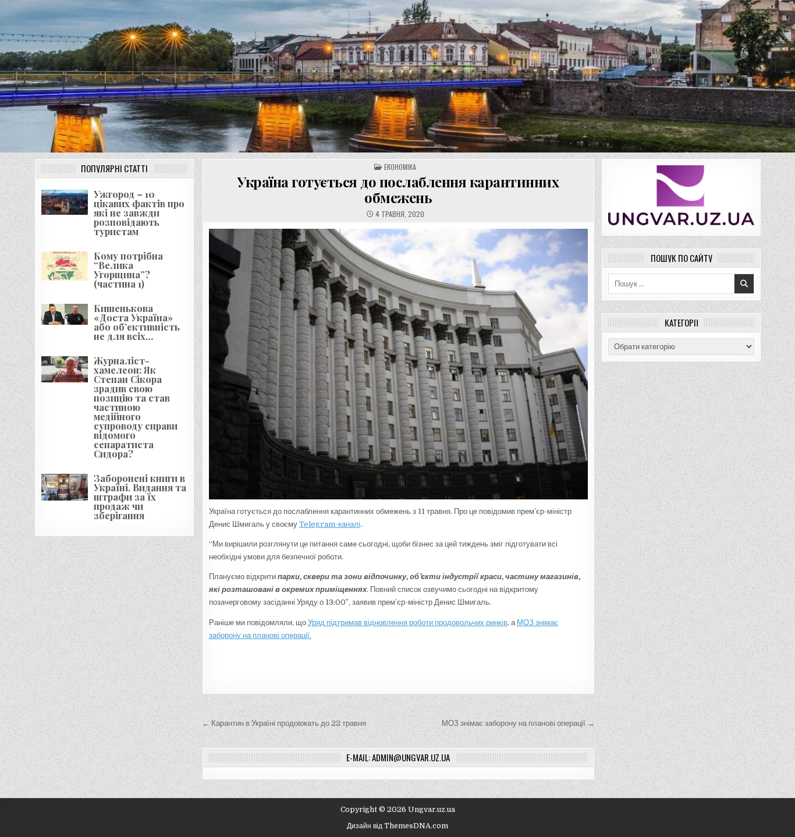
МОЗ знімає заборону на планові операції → (518, 723)
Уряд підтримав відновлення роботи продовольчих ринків (407, 622)
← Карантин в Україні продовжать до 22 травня (284, 723)
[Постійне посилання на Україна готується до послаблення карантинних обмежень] (398, 364)
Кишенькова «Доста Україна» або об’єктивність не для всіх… (137, 322)
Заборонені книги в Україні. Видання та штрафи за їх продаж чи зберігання (140, 497)
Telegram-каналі (329, 524)
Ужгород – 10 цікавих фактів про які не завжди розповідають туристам (139, 212)
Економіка (400, 167)
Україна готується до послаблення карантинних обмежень (398, 189)
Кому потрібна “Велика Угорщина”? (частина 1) (128, 270)
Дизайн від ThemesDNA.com (397, 826)
